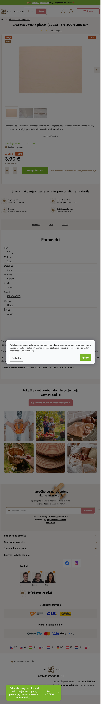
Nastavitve (16, 357)
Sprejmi (85, 357)
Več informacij (27, 350)
